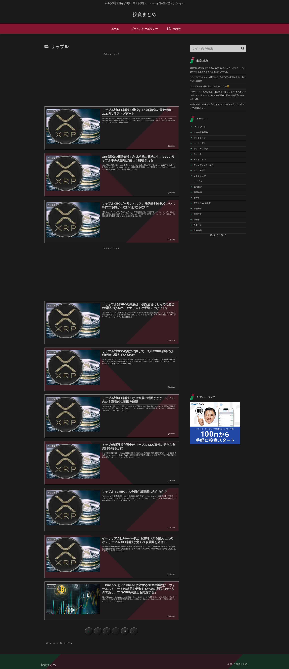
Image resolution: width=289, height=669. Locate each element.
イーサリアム (200, 143)
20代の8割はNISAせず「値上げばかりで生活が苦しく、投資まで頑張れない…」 (217, 106)
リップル (198, 181)
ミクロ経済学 (200, 176)
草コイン (198, 225)
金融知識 (198, 230)
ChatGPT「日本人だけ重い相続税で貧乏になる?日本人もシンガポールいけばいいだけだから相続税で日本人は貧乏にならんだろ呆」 (218, 95)
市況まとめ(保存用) (202, 203)
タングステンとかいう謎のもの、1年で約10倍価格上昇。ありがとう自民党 (218, 79)
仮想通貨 (198, 187)
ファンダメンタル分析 (204, 165)
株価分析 (198, 208)
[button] (243, 48)
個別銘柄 (198, 192)
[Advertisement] (111, 79)
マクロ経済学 (200, 170)
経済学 (197, 219)
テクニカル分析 (201, 149)
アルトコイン (200, 138)
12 (125, 631)
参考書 (197, 197)
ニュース (198, 154)
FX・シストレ (200, 127)
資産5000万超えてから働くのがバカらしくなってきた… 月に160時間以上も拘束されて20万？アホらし (217, 70)
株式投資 (198, 214)
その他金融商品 (201, 132)
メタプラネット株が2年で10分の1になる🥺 (209, 86)
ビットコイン (200, 159)
